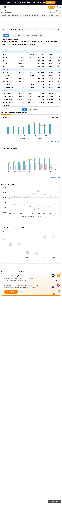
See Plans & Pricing (25, 292)
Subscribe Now (11, 292)
